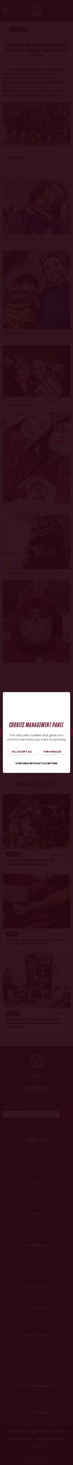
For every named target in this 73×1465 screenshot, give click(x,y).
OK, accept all (22, 752)
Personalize (52, 752)
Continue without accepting (36, 764)
